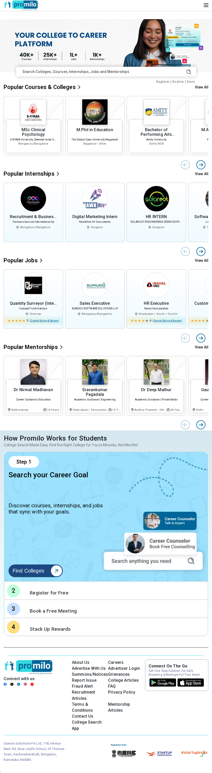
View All (201, 87)
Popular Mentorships (31, 347)
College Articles (123, 680)
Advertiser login (124, 668)
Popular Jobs (21, 260)
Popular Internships (29, 173)
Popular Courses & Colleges (40, 87)
